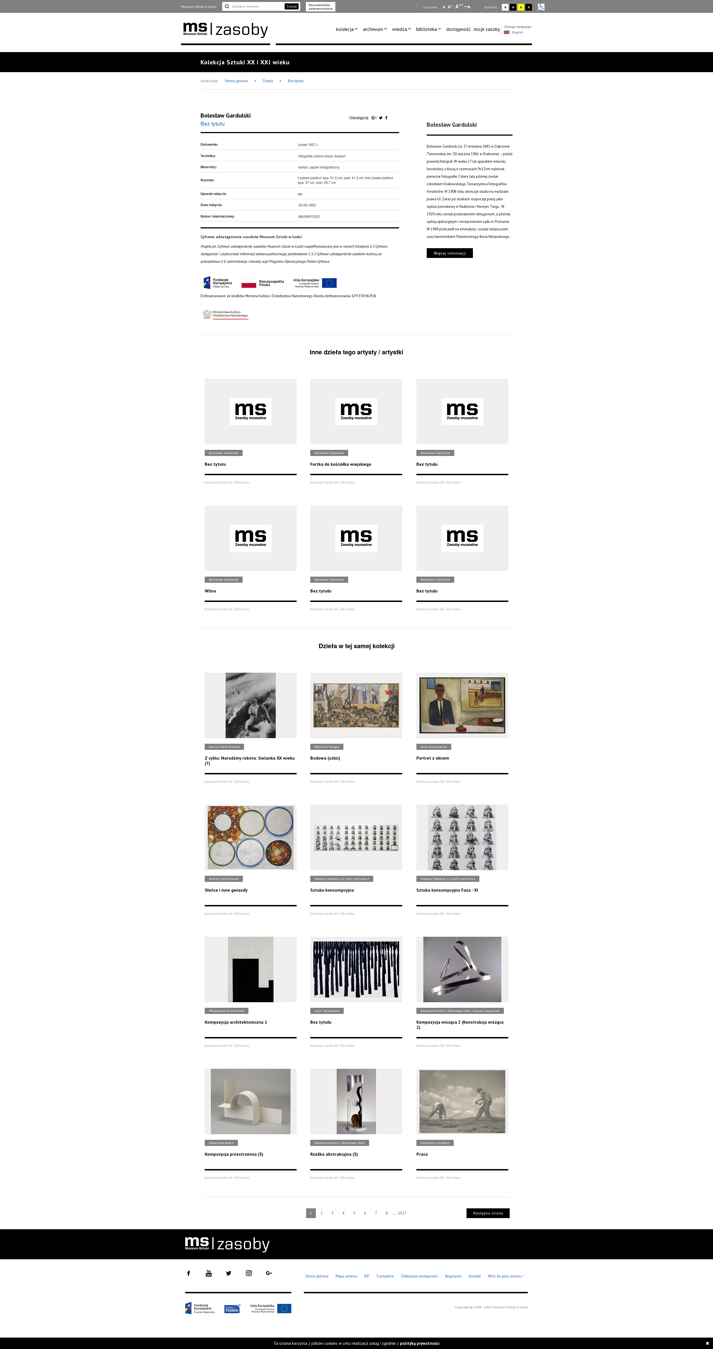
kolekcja (345, 29)
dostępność (458, 29)
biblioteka (426, 29)
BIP (366, 1276)
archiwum (373, 29)
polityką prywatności (419, 1343)
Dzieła (268, 81)
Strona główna (237, 81)
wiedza (399, 29)
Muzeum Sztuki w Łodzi (198, 6)
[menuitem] (348, 29)
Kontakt (475, 1276)
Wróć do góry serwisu (506, 1276)
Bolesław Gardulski (226, 115)
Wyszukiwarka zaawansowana (321, 7)
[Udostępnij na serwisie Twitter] (381, 117)
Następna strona (488, 1213)
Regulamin (453, 1276)
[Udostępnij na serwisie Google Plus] (375, 117)
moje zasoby (487, 29)
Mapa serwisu (346, 1276)
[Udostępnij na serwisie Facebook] (386, 117)
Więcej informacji (450, 253)
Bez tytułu (296, 81)
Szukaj (292, 6)
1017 (402, 1213)
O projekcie (385, 1276)
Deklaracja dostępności (419, 1276)
